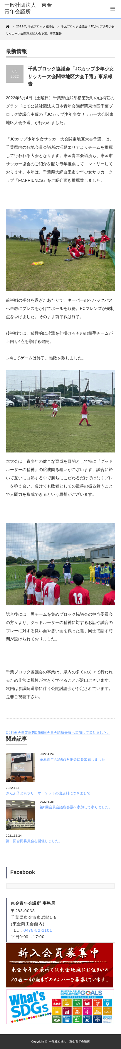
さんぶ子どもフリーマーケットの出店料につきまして (48, 793)
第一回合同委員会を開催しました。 (34, 841)
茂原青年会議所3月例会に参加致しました (72, 759)
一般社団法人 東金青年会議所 (69, 1041)
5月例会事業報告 (22, 733)
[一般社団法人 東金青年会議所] (28, 8)
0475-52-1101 (37, 930)
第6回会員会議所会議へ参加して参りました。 (74, 733)
